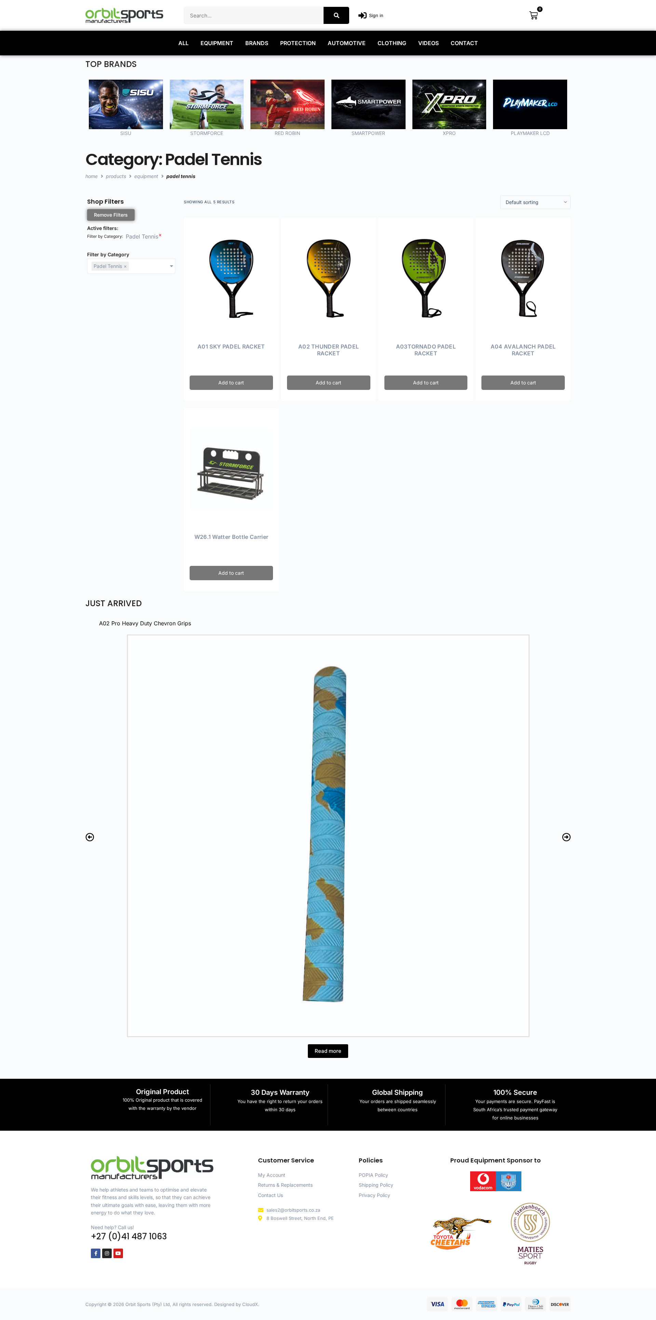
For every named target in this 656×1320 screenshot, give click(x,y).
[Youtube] (118, 1253)
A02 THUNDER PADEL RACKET (328, 350)
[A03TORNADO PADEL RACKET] (426, 279)
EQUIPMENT (217, 43)
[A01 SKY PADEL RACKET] (231, 279)
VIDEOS (428, 43)
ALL (183, 43)
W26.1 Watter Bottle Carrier (231, 536)
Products (116, 176)
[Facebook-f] (95, 1253)
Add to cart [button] (231, 382)
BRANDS (256, 43)
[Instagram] (107, 1253)
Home (91, 176)
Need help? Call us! (112, 1227)
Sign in (376, 15)
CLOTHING (392, 43)
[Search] (336, 15)
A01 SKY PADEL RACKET (231, 346)
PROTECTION (298, 43)
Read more (328, 1051)
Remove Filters (111, 215)
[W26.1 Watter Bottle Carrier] (231, 469)
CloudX (250, 1304)
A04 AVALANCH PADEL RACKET (523, 350)
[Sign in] (362, 15)
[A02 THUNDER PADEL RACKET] (328, 279)
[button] (89, 836)
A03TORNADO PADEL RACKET (426, 350)
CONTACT (464, 43)
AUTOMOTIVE (347, 43)
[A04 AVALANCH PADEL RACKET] (523, 279)
